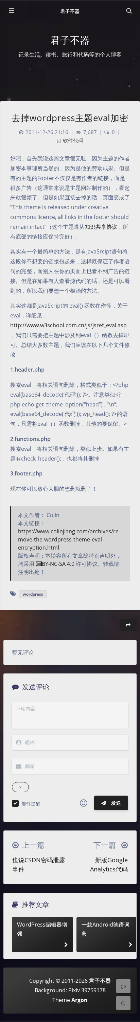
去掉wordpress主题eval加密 (70, 118)
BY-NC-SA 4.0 (58, 564)
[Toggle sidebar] (11, 10)
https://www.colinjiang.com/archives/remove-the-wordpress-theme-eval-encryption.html (68, 539)
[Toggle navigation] (129, 10)
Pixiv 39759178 (87, 990)
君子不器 (70, 11)
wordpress (33, 594)
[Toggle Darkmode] (123, 1003)
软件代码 (73, 140)
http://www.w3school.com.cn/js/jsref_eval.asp (68, 325)
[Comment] (123, 986)
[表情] (83, 803)
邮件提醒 (30, 803)
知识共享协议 (101, 226)
